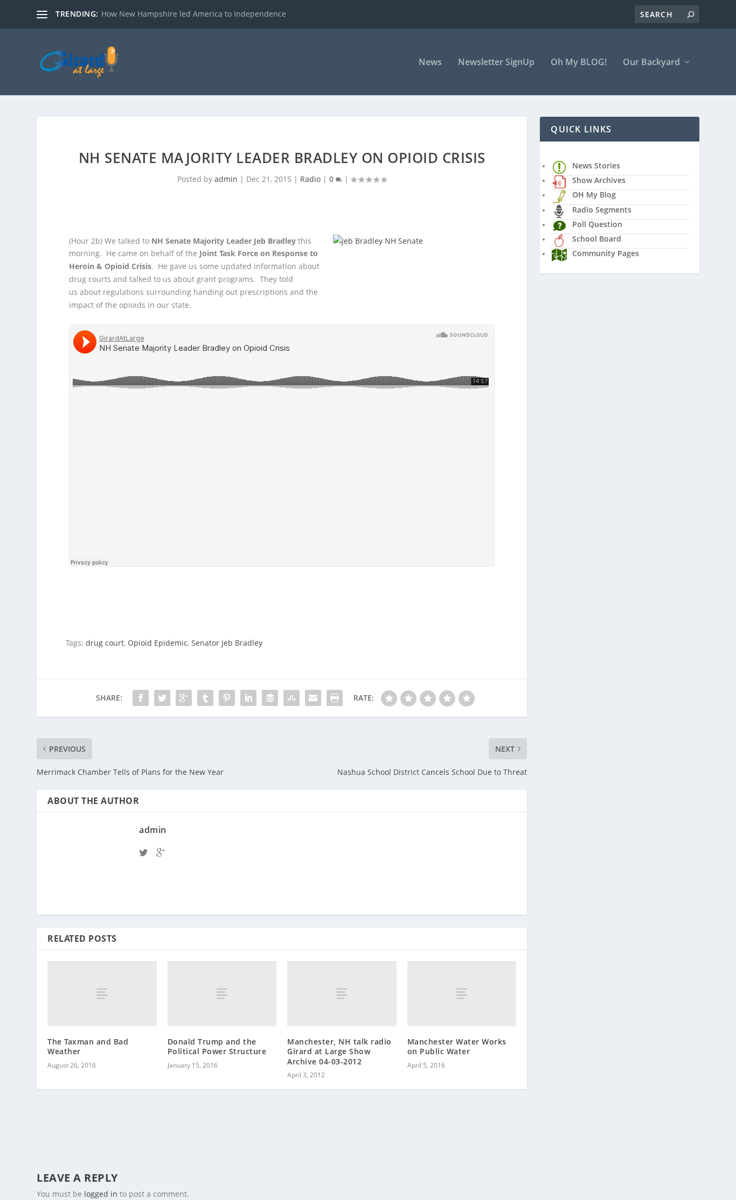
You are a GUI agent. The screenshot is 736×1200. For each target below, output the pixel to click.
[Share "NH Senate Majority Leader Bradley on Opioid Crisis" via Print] (334, 698)
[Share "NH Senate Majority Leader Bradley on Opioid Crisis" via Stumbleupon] (291, 698)
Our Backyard (651, 63)
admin (226, 179)
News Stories (596, 165)
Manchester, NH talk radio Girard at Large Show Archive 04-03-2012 (339, 1051)
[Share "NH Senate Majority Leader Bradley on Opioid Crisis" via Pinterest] (227, 698)
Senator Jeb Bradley (226, 643)
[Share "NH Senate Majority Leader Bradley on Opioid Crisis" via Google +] (184, 698)
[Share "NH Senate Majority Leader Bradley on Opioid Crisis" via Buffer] (270, 698)
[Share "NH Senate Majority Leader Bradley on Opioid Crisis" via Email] (313, 698)
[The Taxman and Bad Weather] (102, 993)
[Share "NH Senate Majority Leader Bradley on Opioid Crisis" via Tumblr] (205, 698)
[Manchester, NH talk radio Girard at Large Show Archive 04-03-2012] (342, 993)
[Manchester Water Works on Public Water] (462, 993)
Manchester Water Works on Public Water (456, 1046)
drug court (105, 643)
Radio (310, 179)
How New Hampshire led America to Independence (193, 14)
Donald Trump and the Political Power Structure (217, 1046)
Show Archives (599, 180)
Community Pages (605, 253)
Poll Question (597, 224)
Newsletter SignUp (496, 63)
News (430, 63)
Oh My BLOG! (579, 63)
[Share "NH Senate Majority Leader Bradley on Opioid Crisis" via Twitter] (162, 698)
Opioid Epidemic (158, 643)
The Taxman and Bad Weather (87, 1046)
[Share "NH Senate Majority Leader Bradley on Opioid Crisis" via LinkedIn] (248, 698)
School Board (596, 239)
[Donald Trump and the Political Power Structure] (222, 993)
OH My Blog (594, 194)
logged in (100, 1194)
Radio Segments (601, 209)
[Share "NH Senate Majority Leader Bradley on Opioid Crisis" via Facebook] (140, 698)
